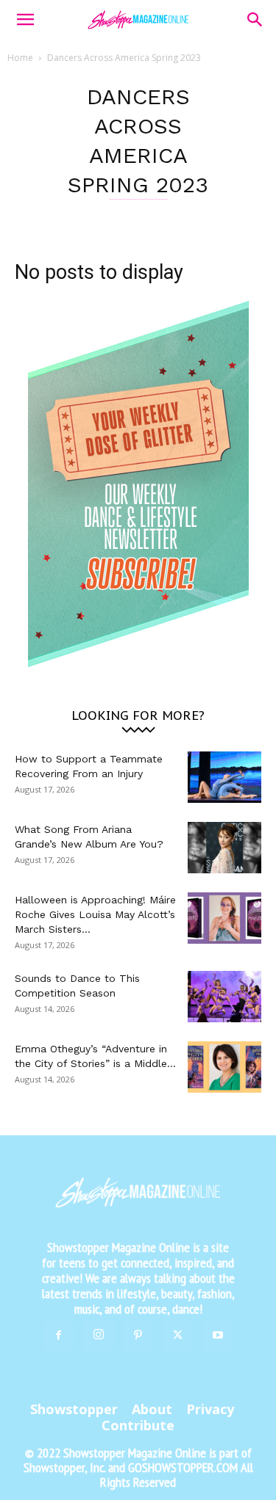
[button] (25, 20)
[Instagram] (98, 1335)
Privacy (210, 1409)
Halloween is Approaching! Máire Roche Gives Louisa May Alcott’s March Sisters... (95, 914)
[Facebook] (59, 1335)
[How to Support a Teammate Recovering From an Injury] (224, 777)
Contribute (138, 1425)
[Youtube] (218, 1335)
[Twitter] (178, 1335)
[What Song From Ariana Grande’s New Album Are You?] (224, 847)
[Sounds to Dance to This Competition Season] (224, 996)
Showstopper (74, 1409)
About (152, 1409)
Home (20, 57)
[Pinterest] (138, 1335)
